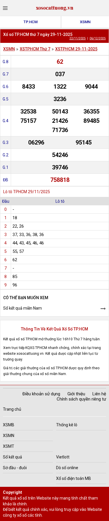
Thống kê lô (66, 425)
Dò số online (67, 467)
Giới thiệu (76, 393)
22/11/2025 (77, 38)
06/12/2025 (98, 38)
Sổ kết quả (12, 457)
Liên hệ (99, 393)
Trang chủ (12, 409)
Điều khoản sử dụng (41, 393)
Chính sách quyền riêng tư (81, 399)
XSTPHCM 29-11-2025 (76, 49)
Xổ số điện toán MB (73, 478)
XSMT (8, 446)
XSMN (85, 22)
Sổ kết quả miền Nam (22, 308)
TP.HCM (30, 22)
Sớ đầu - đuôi (15, 467)
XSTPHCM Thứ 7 (35, 49)
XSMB (8, 425)
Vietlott (62, 457)
